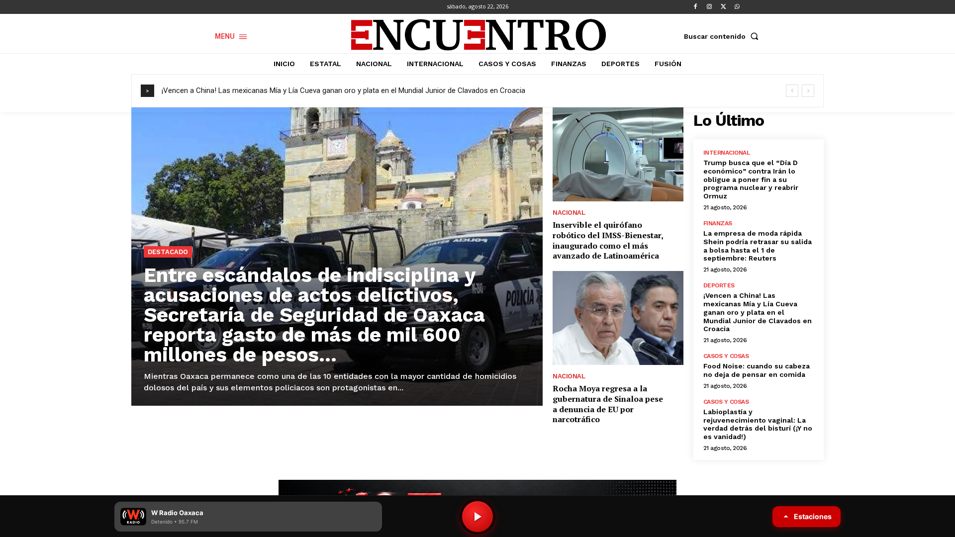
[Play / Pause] (477, 516)
